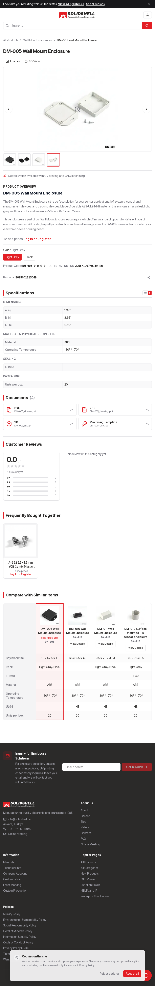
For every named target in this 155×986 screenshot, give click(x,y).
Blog (83, 821)
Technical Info (12, 868)
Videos (85, 827)
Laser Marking (12, 885)
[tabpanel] (77, 117)
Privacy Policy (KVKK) (16, 948)
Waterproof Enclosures (95, 896)
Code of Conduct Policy (18, 942)
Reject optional (109, 973)
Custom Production (15, 890)
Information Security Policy (19, 936)
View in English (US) (71, 4)
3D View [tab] (34, 61)
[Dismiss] (149, 4)
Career (85, 816)
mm (145, 293)
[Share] (149, 277)
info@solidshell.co (19, 819)
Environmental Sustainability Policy (24, 919)
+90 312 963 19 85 (19, 829)
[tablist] (22, 61)
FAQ (83, 838)
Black (29, 257)
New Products (89, 873)
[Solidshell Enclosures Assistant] (146, 975)
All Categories (89, 868)
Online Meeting (17, 833)
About (84, 810)
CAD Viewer (88, 879)
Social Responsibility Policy (19, 925)
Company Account (15, 873)
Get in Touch (134, 767)
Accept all (132, 973)
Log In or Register (37, 239)
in (150, 293)
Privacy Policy (86, 965)
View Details (77, 643)
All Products (10, 40)
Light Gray (12, 257)
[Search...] (147, 25)
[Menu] (6, 15)
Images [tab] (15, 61)
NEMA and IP (89, 890)
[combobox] (72, 25)
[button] (77, 109)
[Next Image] (146, 109)
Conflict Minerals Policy (17, 931)
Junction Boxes (90, 885)
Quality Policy (11, 914)
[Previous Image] (8, 109)
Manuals (8, 862)
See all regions (95, 4)
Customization (12, 879)
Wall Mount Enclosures (37, 40)
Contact (86, 833)
